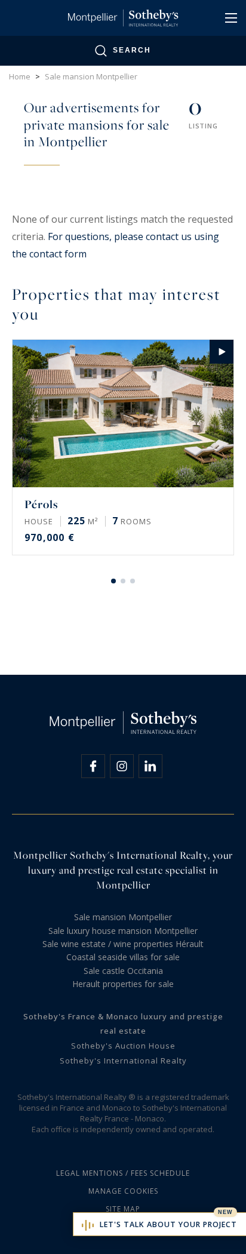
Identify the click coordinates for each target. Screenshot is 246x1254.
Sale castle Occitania (123, 970)
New (225, 1212)
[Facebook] (93, 766)
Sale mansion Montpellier (123, 917)
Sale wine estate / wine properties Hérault (123, 943)
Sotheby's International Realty (123, 1060)
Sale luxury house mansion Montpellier (123, 930)
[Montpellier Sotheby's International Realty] (123, 18)
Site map (123, 1209)
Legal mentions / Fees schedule (123, 1173)
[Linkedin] (150, 766)
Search (132, 50)
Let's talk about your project (168, 1224)
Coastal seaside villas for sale (123, 957)
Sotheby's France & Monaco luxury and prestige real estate (123, 1024)
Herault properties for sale (123, 983)
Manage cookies (123, 1191)
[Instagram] (122, 766)
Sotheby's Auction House (123, 1045)
